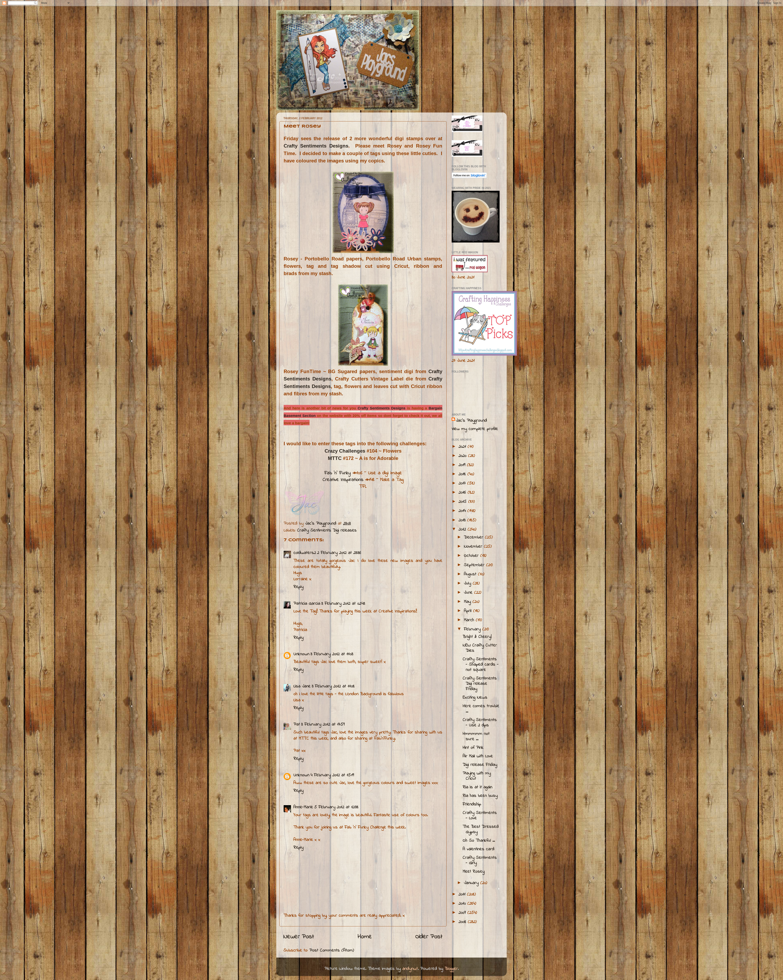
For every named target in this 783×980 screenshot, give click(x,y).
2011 (463, 894)
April (468, 611)
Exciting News (475, 697)
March (470, 620)
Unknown (301, 654)
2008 (463, 922)
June (469, 592)
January (472, 883)
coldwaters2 (304, 553)
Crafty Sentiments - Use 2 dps (480, 723)
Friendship (472, 804)
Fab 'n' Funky (337, 473)
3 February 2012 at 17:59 (323, 724)
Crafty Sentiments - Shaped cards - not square (481, 664)
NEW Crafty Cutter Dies (480, 648)
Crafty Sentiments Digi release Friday (480, 683)
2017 (463, 483)
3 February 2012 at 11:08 (333, 686)
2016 (463, 492)
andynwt (410, 969)
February (473, 629)
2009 (463, 912)
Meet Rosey (473, 871)
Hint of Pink (473, 747)
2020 (463, 456)
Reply (298, 587)
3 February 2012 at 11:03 (332, 654)
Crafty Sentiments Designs (316, 146)
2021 (463, 446)
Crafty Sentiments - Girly (480, 860)
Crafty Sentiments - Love (480, 815)
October (472, 555)
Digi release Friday (480, 765)
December (474, 537)
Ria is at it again (477, 787)
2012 (463, 529)
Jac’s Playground (471, 421)
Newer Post (298, 936)
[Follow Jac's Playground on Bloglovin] (469, 177)
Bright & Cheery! (477, 637)
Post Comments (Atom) (331, 950)
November (474, 546)
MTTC (335, 458)
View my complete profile (475, 429)
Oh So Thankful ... (479, 840)
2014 (463, 511)
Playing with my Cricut (477, 776)
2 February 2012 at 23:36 (339, 553)
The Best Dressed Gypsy (481, 829)
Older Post (428, 936)
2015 (463, 501)
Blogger (451, 969)
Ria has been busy (480, 796)
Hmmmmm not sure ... (476, 736)
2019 (463, 465)
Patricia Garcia (306, 603)
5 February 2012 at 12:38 (336, 807)
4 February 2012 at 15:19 (332, 775)
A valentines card (478, 849)
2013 (463, 520)
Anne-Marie (303, 807)
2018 (463, 474)
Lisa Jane (302, 686)
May (468, 602)
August (471, 574)
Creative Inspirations (343, 479)
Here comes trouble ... (481, 709)
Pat (296, 724)
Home (365, 936)
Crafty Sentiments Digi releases (327, 530)
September (475, 565)
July (468, 583)
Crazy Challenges (345, 451)
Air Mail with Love (478, 756)
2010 (463, 903)
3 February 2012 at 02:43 (343, 603)
